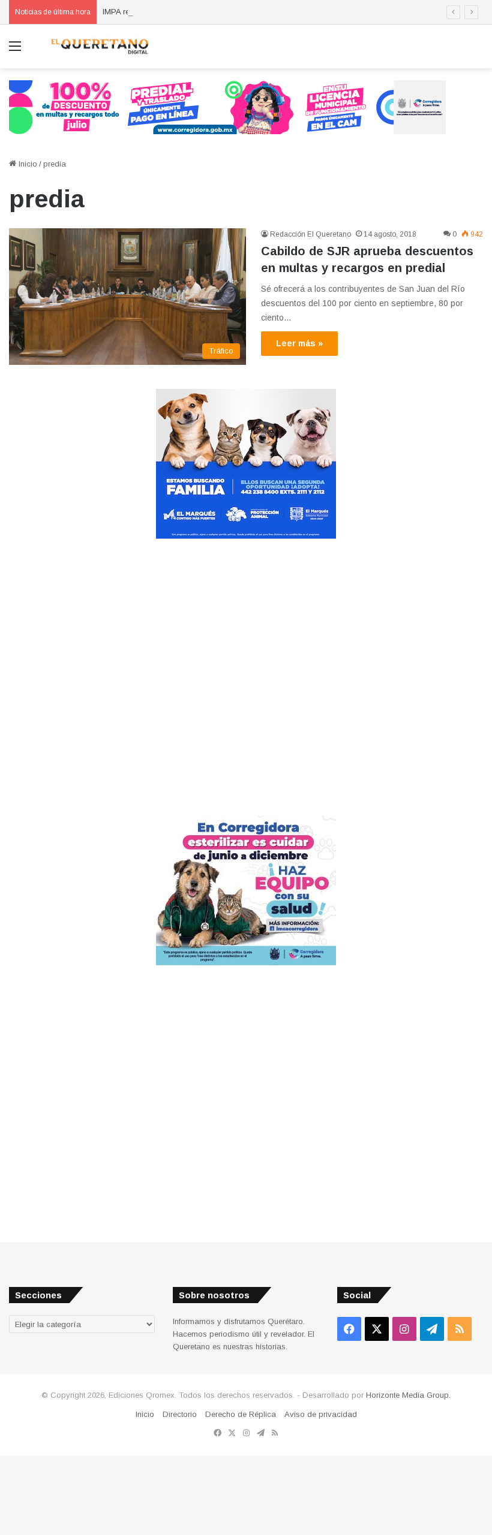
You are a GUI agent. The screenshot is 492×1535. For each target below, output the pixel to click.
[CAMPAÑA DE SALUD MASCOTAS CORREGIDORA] (246, 962)
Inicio (26, 163)
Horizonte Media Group (407, 1395)
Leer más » (299, 343)
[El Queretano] (99, 46)
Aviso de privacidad (320, 1414)
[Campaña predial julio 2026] (227, 106)
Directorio (180, 1414)
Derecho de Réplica (240, 1414)
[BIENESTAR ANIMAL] (246, 535)
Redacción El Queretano (310, 234)
